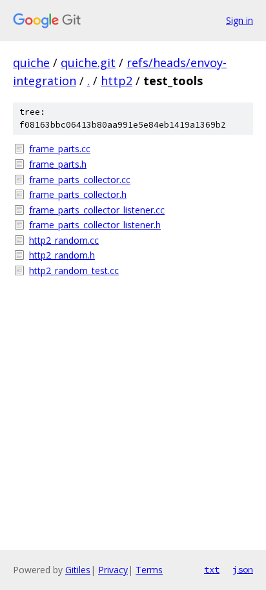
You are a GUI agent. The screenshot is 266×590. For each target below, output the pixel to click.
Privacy (113, 570)
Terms (149, 570)
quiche (31, 62)
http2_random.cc (64, 240)
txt (212, 569)
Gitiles (77, 570)
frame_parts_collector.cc (79, 179)
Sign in (239, 20)
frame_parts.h (58, 164)
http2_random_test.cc (74, 270)
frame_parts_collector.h (78, 194)
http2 (116, 80)
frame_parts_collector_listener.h (95, 225)
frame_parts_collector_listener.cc (97, 210)
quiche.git (88, 62)
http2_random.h (62, 255)
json (242, 569)
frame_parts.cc (59, 149)
